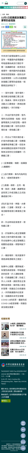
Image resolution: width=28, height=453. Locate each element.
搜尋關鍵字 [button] (25, 3)
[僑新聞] (10, 3)
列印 (25, 27)
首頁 (3, 14)
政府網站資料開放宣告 (18, 389)
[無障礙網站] (5, 400)
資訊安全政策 (7, 391)
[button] (2, 3)
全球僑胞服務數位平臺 (18, 394)
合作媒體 (5, 397)
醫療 (7, 14)
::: (1, 14)
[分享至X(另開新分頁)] (15, 27)
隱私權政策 (18, 391)
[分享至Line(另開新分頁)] (11, 27)
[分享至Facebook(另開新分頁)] (7, 27)
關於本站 (4, 389)
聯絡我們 (4, 394)
